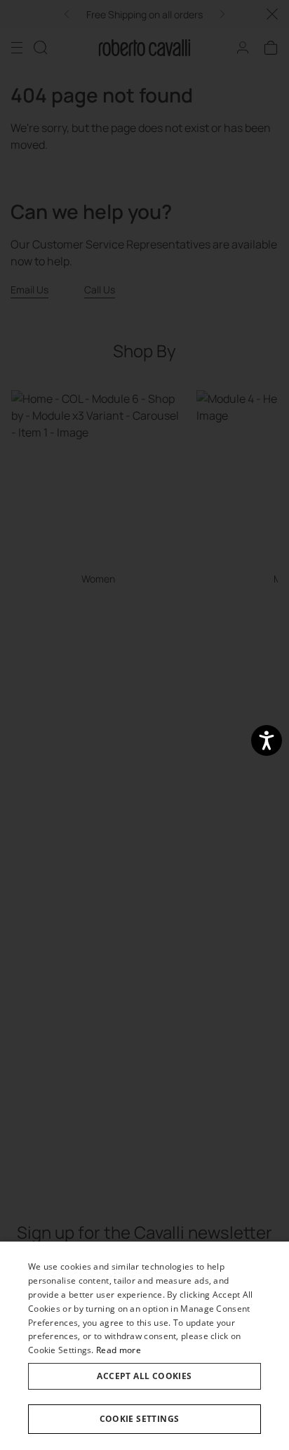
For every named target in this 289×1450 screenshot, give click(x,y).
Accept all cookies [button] (144, 1376)
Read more (118, 1350)
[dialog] (144, 1346)
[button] (144, 1419)
